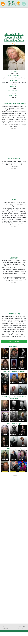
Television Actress (20, 78)
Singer (14, 44)
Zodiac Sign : (14, 86)
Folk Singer (6, 78)
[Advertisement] (14, 561)
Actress (12, 78)
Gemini (14, 88)
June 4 (12, 73)
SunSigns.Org (5, 628)
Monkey (14, 93)
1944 (16, 73)
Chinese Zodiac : (14, 91)
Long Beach (5, 82)
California (13, 82)
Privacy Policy (21, 626)
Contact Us (20, 628)
